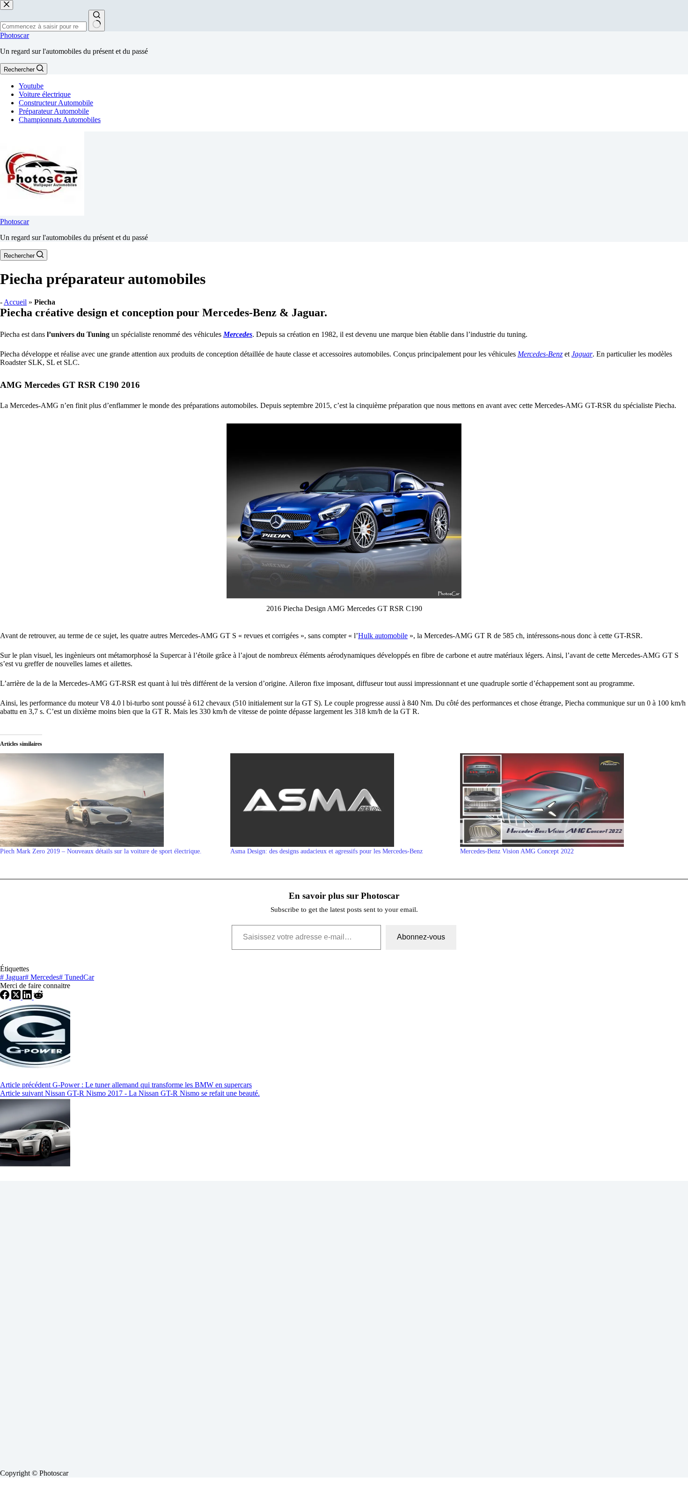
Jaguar (582, 354)
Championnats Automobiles (60, 120)
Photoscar (14, 35)
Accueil (15, 302)
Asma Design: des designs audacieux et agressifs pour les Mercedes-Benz (326, 851)
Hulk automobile (383, 636)
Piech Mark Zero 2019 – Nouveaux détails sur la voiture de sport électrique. (101, 851)
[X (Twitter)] (16, 997)
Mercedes (237, 334)
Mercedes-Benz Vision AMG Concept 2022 (517, 851)
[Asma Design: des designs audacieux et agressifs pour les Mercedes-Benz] (340, 800)
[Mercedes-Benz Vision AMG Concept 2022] (570, 800)
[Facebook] (5, 997)
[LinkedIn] (28, 997)
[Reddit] (38, 997)
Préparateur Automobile (54, 111)
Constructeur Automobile (56, 103)
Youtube (31, 86)
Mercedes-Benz (540, 354)
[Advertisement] (281, 1321)
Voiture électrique (45, 94)
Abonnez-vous (421, 937)
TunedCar (76, 977)
